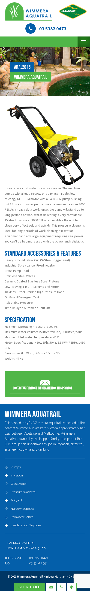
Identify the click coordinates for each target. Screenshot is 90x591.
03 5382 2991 (38, 563)
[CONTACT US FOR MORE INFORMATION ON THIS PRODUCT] (45, 382)
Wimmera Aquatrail (30, 577)
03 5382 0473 (38, 558)
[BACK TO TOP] (72, 587)
